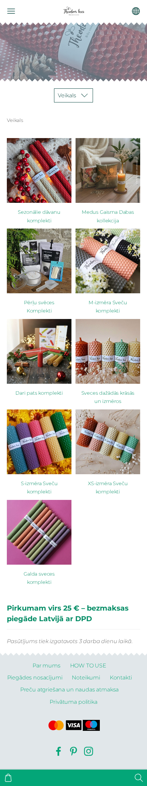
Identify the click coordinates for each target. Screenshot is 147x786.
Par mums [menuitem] (46, 665)
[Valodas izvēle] (135, 11)
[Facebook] (58, 751)
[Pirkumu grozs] (8, 778)
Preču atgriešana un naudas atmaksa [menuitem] (69, 689)
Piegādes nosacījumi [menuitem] (35, 677)
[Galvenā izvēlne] (11, 11)
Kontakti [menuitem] (121, 677)
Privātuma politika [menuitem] (73, 702)
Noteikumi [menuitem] (86, 677)
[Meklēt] (139, 778)
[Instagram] (88, 751)
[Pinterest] (73, 751)
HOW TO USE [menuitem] (88, 665)
